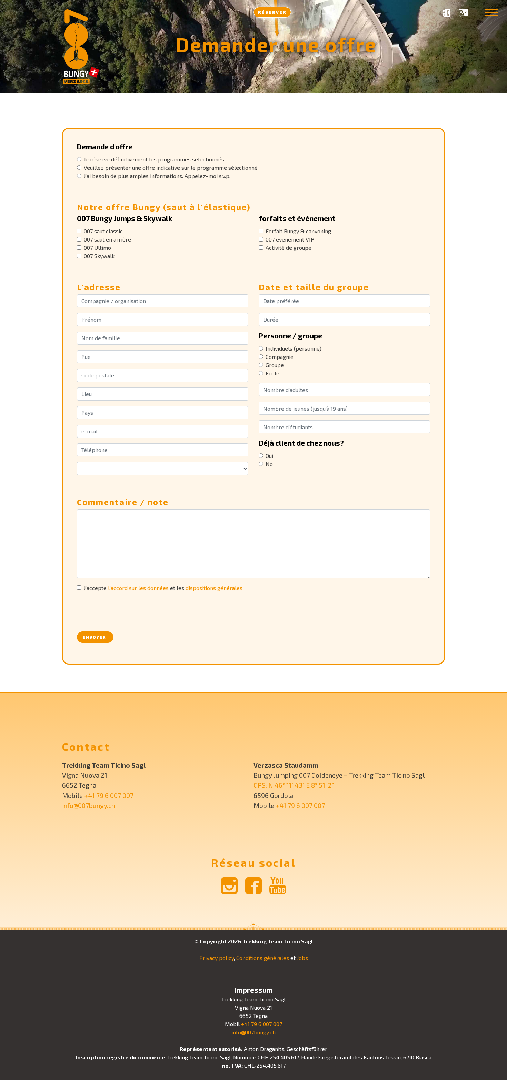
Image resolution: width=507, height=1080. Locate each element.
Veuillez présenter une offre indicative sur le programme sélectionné (171, 167)
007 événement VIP (290, 239)
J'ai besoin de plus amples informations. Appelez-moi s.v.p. (157, 176)
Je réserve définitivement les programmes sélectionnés (154, 159)
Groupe (275, 365)
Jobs (302, 957)
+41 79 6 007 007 (108, 795)
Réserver (272, 12)
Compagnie (280, 356)
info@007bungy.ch (88, 805)
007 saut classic (103, 231)
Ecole (272, 373)
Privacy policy (216, 957)
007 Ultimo (97, 247)
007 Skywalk (99, 256)
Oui (269, 455)
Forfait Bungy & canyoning (298, 231)
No (269, 464)
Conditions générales (262, 957)
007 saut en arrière (107, 239)
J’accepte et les (163, 588)
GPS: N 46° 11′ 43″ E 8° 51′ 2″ (294, 785)
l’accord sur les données (138, 588)
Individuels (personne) (293, 348)
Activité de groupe (288, 247)
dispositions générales (214, 588)
